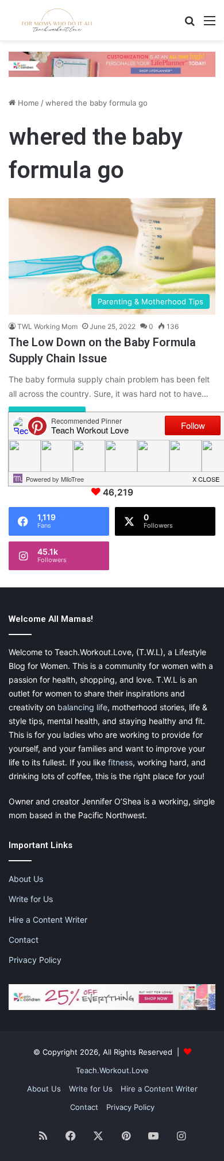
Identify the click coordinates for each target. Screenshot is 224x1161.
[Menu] (209, 24)
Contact (23, 940)
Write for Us (31, 899)
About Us (26, 879)
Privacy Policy (35, 960)
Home (27, 102)
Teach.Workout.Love (112, 1070)
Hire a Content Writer (48, 919)
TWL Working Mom (47, 326)
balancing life (82, 707)
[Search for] (189, 24)
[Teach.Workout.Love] (57, 20)
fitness (120, 762)
